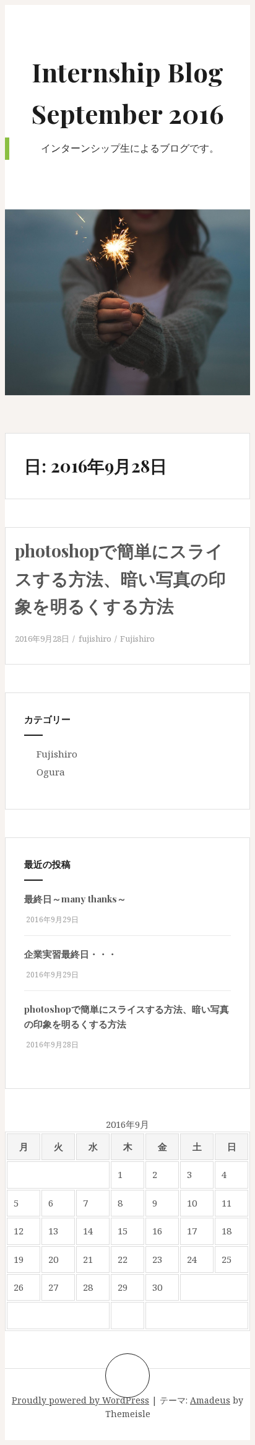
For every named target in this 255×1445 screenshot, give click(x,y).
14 (88, 1231)
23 (157, 1259)
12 (19, 1231)
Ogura (51, 772)
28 (88, 1287)
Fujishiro (137, 638)
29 (122, 1287)
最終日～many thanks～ (75, 899)
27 (53, 1287)
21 (88, 1259)
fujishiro (95, 638)
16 (157, 1231)
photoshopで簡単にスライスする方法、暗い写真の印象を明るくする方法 (120, 578)
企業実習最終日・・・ (70, 954)
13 (53, 1231)
